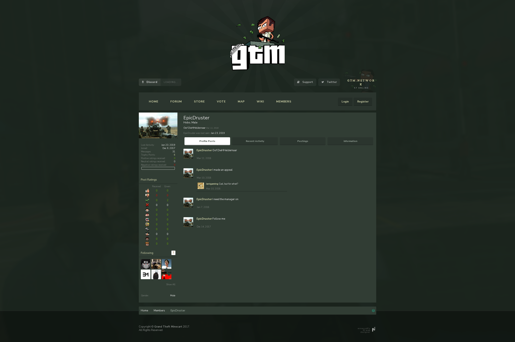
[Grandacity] (145, 264)
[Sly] (156, 274)
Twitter (331, 82)
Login (345, 101)
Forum (176, 101)
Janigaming (212, 183)
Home (153, 101)
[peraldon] (166, 264)
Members (283, 101)
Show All (170, 284)
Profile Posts (207, 141)
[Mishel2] (166, 274)
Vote (221, 101)
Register (363, 101)
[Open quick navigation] (373, 310)
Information (350, 141)
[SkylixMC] (156, 264)
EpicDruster (204, 150)
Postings (302, 141)
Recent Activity (255, 141)
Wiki (260, 101)
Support (307, 82)
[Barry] (145, 274)
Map (241, 101)
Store (199, 101)
